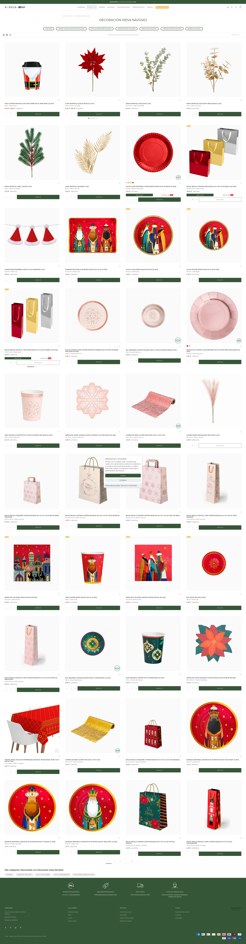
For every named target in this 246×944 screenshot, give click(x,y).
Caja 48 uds (224, 195)
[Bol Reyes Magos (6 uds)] (214, 563)
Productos (92, 7)
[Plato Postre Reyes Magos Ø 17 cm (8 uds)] (214, 235)
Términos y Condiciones (129, 485)
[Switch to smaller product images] (7, 34)
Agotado (226, 200)
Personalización (139, 7)
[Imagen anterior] (6, 69)
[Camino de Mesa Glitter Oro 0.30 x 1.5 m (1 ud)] (92, 725)
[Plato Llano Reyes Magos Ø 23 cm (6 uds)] (153, 235)
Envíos (70, 918)
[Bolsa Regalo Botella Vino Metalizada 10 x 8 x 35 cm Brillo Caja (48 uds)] (32, 315)
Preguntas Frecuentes (182, 912)
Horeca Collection (67, 16)
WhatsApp (178, 918)
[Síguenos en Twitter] (11, 928)
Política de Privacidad (126, 918)
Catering (102, 7)
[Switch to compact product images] (10, 34)
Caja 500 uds (163, 195)
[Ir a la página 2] (137, 861)
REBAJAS (150, 7)
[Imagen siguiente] (57, 69)
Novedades (81, 7)
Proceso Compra (73, 912)
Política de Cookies (126, 921)
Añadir (44, 114)
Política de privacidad (112, 485)
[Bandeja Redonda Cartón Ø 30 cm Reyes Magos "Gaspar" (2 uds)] (32, 807)
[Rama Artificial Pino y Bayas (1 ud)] (32, 152)
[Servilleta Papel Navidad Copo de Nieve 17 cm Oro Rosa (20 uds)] (92, 401)
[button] (58, 100)
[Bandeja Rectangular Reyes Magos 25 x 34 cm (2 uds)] (92, 235)
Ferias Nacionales (123, 7)
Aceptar (123, 475)
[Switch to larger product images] (4, 34)
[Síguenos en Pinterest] (21, 928)
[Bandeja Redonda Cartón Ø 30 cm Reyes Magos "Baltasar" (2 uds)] (214, 725)
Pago (69, 915)
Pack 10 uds (134, 195)
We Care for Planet (10, 917)
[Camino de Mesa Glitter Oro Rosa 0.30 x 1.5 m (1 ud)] (153, 401)
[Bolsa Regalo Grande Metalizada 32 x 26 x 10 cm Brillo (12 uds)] (214, 152)
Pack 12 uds (195, 195)
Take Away (111, 7)
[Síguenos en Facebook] (6, 928)
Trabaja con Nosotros (11, 920)
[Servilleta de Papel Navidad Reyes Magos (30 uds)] (153, 563)
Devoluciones (72, 921)
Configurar (123, 480)
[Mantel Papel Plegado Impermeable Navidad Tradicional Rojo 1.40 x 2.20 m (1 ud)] (32, 725)
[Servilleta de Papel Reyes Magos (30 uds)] (32, 563)
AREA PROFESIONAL (162, 7)
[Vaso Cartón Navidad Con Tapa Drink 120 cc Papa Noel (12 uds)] (32, 69)
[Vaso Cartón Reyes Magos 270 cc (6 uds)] (92, 563)
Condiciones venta (125, 912)
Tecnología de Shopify (40, 936)
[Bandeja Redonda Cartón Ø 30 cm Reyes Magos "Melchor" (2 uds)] (92, 807)
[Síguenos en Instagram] (16, 928)
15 (131, 861)
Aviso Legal (123, 915)
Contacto (178, 915)
